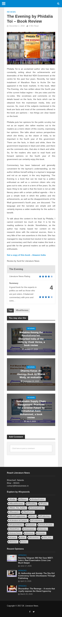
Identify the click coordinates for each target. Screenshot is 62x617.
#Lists (32, 516)
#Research (14, 512)
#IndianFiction (37, 499)
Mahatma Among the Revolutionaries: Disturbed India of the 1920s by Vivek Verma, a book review (31, 339)
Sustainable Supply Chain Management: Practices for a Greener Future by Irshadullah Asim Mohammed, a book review (31, 409)
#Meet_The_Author (18, 508)
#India (12, 499)
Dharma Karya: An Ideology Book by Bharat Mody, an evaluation (31, 374)
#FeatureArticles (16, 525)
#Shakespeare (29, 529)
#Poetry (43, 504)
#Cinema (13, 537)
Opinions (22, 555)
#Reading (32, 504)
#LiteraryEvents (36, 508)
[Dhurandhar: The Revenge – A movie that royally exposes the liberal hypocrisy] (12, 589)
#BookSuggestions (17, 516)
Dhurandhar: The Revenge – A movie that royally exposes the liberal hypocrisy (36, 590)
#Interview (42, 529)
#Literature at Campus (18, 521)
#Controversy (37, 521)
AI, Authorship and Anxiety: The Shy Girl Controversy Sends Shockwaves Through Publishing (36, 575)
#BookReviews (22, 310)
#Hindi (23, 537)
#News (23, 499)
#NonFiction (28, 512)
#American (29, 533)
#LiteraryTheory (15, 533)
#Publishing (45, 516)
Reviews (11, 12)
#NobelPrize (14, 529)
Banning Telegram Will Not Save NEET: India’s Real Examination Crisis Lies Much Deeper (35, 560)
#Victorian (41, 533)
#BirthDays (13, 541)
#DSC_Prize (47, 537)
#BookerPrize (34, 537)
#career (24, 541)
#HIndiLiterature (46, 525)
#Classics (31, 525)
